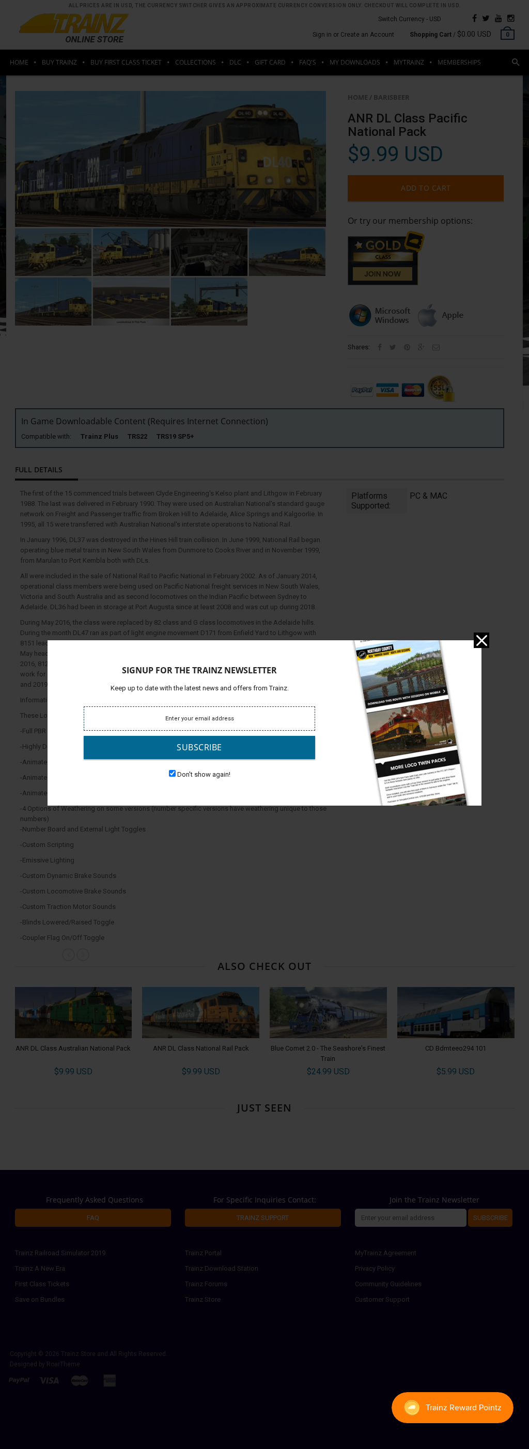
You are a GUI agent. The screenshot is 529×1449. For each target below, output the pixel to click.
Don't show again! (203, 774)
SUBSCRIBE (199, 747)
